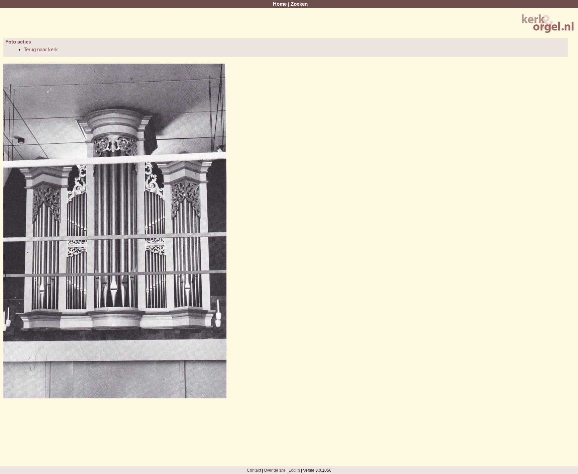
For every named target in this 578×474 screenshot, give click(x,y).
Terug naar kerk (41, 49)
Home (280, 4)
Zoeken (299, 4)
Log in (294, 470)
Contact (254, 470)
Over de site (275, 470)
